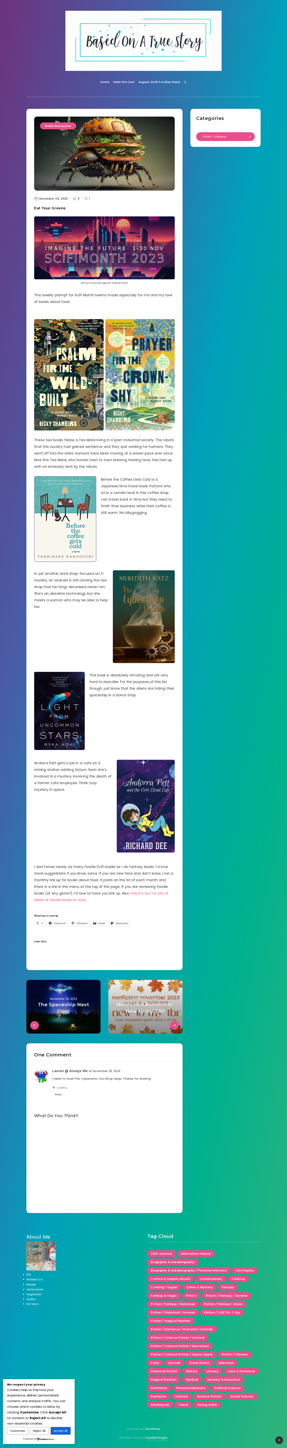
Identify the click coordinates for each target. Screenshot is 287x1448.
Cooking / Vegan (164, 1287)
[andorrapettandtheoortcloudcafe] (146, 806)
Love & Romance (241, 1371)
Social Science (242, 1396)
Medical (192, 1379)
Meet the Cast (124, 82)
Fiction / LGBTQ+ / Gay (222, 1312)
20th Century (161, 1253)
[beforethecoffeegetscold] (65, 519)
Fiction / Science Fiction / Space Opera (182, 1354)
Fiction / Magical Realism (171, 1321)
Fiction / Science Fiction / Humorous (180, 1346)
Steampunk (160, 1405)
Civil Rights (245, 1270)
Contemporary (211, 1279)
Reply (58, 1094)
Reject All (39, 1431)
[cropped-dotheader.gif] (143, 41)
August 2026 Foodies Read (159, 82)
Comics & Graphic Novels (171, 1279)
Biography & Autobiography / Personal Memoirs (189, 1270)
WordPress (152, 1429)
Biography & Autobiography (173, 1262)
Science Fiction (209, 1396)
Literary (213, 1371)
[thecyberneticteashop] (144, 616)
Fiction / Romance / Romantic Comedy (182, 1329)
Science (181, 1396)
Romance (158, 1396)
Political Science (227, 1388)
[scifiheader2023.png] (104, 247)
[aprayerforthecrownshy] (140, 374)
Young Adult (207, 1405)
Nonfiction (159, 1388)
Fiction (191, 1295)
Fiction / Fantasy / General (227, 1295)
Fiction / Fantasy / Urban (223, 1304)
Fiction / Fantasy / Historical (173, 1304)
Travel (183, 1405)
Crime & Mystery (199, 1287)
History (192, 1371)
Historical (226, 1363)
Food (155, 1363)
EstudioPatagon (157, 1438)
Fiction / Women (235, 1354)
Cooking (238, 1279)
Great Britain (199, 1363)
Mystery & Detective (224, 1379)
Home (104, 82)
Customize (17, 1431)
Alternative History (196, 1253)
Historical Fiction (164, 1371)
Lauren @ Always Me (70, 1071)
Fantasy (228, 1287)
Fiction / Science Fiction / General (178, 1337)
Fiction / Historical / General (173, 1312)
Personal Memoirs (190, 1388)
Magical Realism (164, 1379)
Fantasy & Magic (164, 1295)
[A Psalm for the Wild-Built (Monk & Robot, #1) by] (69, 374)
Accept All (60, 1431)
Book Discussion (58, 126)
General (174, 1363)
